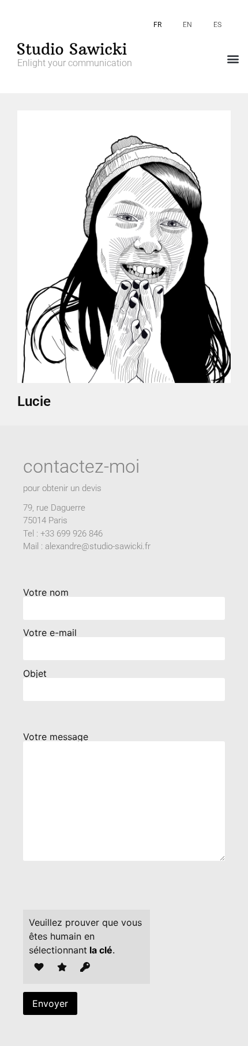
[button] (232, 58)
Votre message (55, 737)
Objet (35, 674)
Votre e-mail (50, 633)
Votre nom (46, 593)
